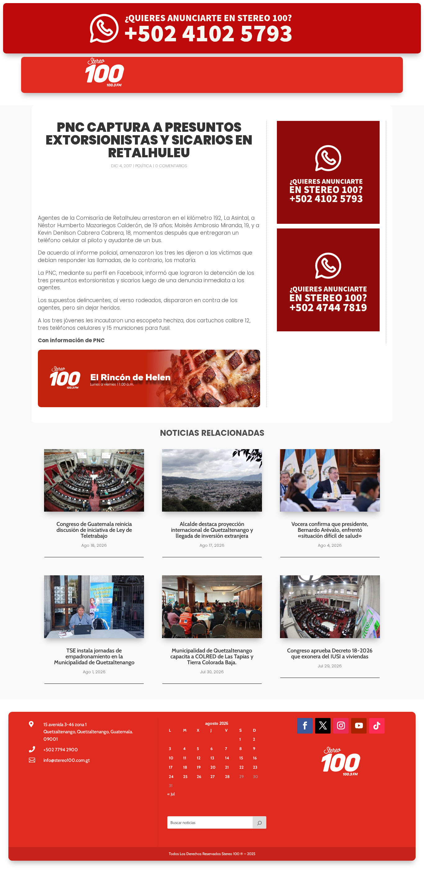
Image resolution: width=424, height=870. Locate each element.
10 (171, 757)
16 (255, 757)
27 (212, 776)
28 (227, 776)
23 (255, 767)
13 (212, 757)
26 (199, 776)
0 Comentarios (171, 166)
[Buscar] (259, 822)
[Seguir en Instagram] (341, 726)
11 (184, 757)
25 (185, 776)
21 (227, 767)
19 (199, 767)
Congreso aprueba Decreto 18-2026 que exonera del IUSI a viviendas (329, 653)
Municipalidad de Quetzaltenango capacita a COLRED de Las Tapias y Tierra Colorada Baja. (211, 656)
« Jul (171, 793)
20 (212, 767)
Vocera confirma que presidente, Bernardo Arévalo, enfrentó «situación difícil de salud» (329, 530)
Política (143, 166)
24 (171, 776)
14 (227, 757)
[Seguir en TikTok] (377, 726)
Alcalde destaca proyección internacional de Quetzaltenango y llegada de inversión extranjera (212, 530)
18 (185, 767)
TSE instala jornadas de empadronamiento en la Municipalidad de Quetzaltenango (94, 656)
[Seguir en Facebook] (305, 726)
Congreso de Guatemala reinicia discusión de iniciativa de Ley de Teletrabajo (94, 530)
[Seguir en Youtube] (359, 726)
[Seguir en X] (323, 726)
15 (241, 757)
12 (199, 757)
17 (171, 767)
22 (241, 767)
